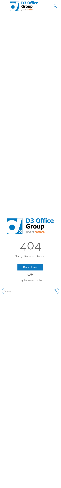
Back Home (30, 267)
